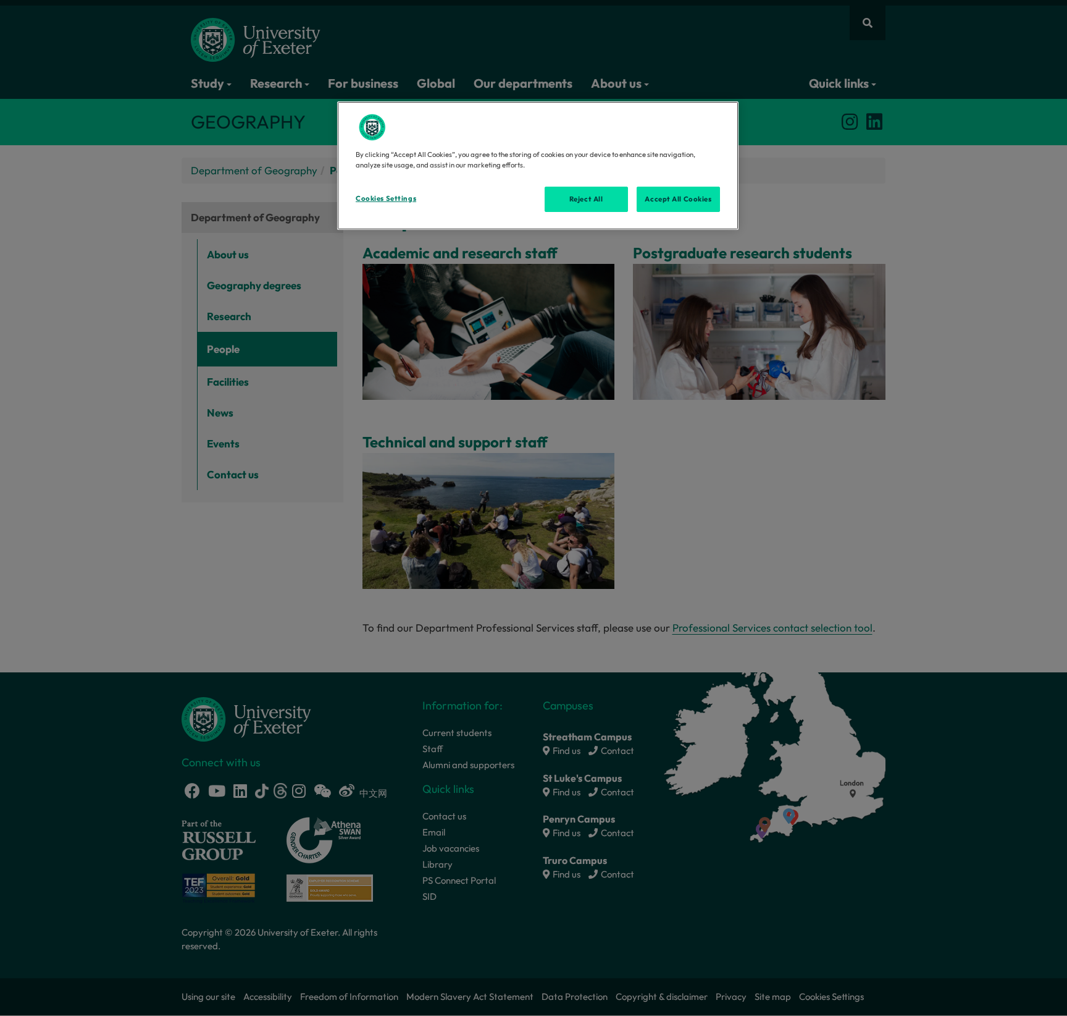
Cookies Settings (386, 198)
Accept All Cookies (678, 199)
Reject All (586, 199)
